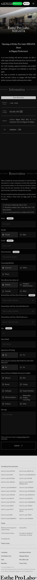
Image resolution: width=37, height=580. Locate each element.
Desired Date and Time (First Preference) (14, 295)
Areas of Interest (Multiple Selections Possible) (15, 373)
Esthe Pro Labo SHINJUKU (8, 482)
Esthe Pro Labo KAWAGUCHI (27, 494)
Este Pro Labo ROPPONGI (8, 478)
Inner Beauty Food (6, 556)
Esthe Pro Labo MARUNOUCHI (27, 474)
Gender (3, 230)
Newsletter (4, 563)
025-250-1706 (16, 111)
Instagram (13, 129)
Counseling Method (7, 263)
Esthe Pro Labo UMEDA (7, 505)
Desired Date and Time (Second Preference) (15, 306)
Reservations (18, 3)
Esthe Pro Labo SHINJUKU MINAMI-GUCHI (26, 482)
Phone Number (6, 252)
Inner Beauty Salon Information (9, 466)
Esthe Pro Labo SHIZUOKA (8, 502)
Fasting (3, 523)
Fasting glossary (5, 538)
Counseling (4, 552)
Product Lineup (5, 543)
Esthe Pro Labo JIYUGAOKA (8, 491)
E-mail (3, 240)
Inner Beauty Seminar (25, 552)
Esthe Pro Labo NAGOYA (26, 498)
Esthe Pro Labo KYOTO (7, 509)
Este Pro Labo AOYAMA (25, 478)
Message (4, 409)
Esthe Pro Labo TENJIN (25, 514)
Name (3, 218)
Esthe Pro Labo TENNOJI (25, 505)
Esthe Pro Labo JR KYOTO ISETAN (26, 510)
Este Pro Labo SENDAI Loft (26, 471)
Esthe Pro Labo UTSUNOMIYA (27, 491)
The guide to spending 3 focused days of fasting (25, 534)
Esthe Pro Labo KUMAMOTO (8, 518)
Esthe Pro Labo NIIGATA (7, 498)
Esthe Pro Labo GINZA (7, 474)
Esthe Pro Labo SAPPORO (8, 471)
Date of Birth (5, 339)
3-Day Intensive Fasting (7, 533)
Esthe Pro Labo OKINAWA (26, 518)
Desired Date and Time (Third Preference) (14, 317)
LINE (19, 129)
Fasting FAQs (22, 527)
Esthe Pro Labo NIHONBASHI (8, 487)
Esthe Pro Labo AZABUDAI (26, 487)
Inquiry (27, 3)
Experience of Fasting (8, 350)
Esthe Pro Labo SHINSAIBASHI (27, 502)
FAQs (25, 196)
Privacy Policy (22, 437)
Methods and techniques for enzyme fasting (8, 528)
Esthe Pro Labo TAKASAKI (8, 494)
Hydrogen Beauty (24, 556)
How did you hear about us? (10, 280)
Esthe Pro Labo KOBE (6, 514)
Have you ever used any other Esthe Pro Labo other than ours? (17, 361)
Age (2, 328)
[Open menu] (33, 3)
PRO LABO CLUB (23, 559)
